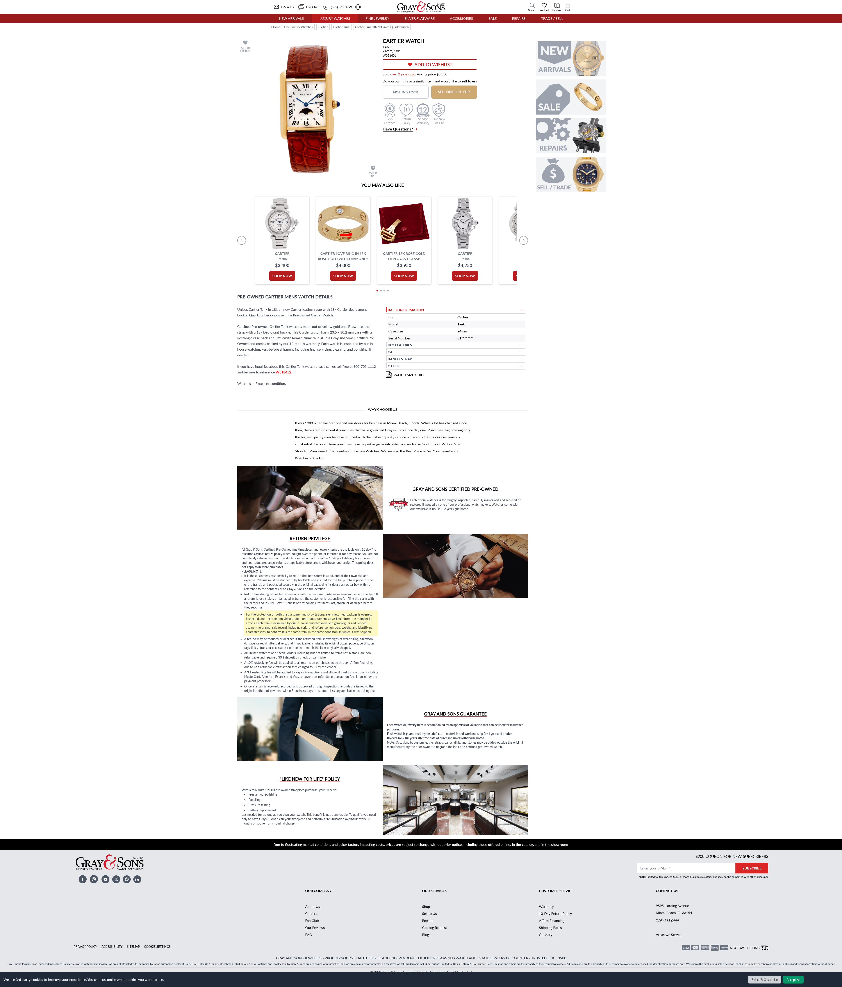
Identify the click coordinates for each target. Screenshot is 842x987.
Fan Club (312, 920)
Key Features (400, 344)
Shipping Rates (550, 927)
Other (394, 365)
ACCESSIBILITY (112, 946)
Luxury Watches (334, 18)
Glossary (545, 934)
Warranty (546, 906)
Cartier (323, 27)
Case (392, 351)
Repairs (519, 18)
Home (275, 26)
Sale (493, 18)
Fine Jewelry (377, 18)
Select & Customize (765, 979)
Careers (311, 913)
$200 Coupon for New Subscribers (732, 856)
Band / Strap (400, 358)
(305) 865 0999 (667, 920)
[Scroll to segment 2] (381, 290)
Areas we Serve (668, 934)
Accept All (793, 979)
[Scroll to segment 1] (377, 290)
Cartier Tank (341, 27)
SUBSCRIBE (752, 868)
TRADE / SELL (552, 18)
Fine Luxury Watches (298, 27)
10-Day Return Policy (555, 913)
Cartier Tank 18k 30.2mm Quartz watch (382, 27)
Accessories (461, 18)
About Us (312, 906)
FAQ (308, 934)
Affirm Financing (551, 920)
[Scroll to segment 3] (384, 290)
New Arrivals (291, 18)
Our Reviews (315, 927)
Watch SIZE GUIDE (410, 374)
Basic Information (406, 309)
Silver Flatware (420, 18)
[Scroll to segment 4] (388, 290)
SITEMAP (133, 946)
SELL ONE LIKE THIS (454, 91)
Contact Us (667, 890)
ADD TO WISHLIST (433, 64)
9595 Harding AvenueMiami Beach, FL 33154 (674, 909)
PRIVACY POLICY (85, 946)
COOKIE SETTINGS (157, 946)
